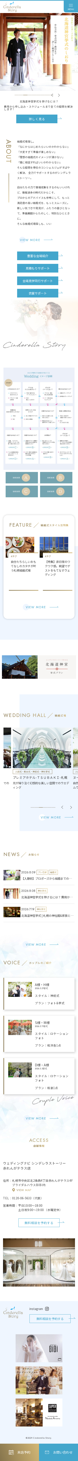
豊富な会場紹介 (37, 255)
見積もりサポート (38, 268)
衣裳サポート (38, 293)
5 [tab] (49, 807)
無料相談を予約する (39, 1222)
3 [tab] (41, 807)
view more (30, 240)
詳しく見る (37, 116)
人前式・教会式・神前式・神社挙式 (32, 771)
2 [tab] (37, 807)
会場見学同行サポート (38, 280)
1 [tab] (33, 807)
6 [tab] (53, 807)
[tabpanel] (39, 67)
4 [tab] (45, 807)
